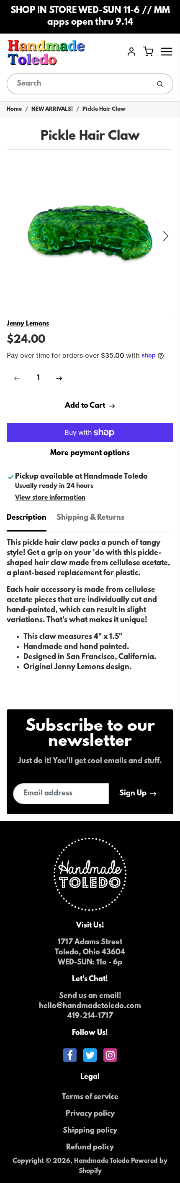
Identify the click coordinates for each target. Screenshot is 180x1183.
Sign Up (133, 794)
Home (14, 109)
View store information (50, 498)
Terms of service (90, 1097)
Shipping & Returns (90, 518)
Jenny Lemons (28, 324)
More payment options (90, 453)
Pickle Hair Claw (104, 109)
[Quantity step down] (17, 378)
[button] (166, 236)
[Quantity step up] (59, 378)
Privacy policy (90, 1114)
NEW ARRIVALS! (52, 109)
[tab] (32, 521)
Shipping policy (90, 1131)
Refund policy (90, 1148)
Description (26, 518)
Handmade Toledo (102, 1161)
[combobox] (78, 83)
